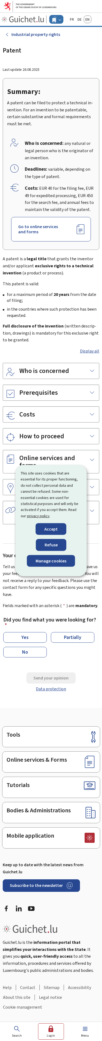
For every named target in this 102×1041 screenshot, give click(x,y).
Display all (89, 351)
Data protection (51, 689)
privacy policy (38, 515)
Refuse (51, 545)
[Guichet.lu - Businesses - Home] (23, 19)
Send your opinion (51, 678)
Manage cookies (51, 561)
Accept (51, 529)
